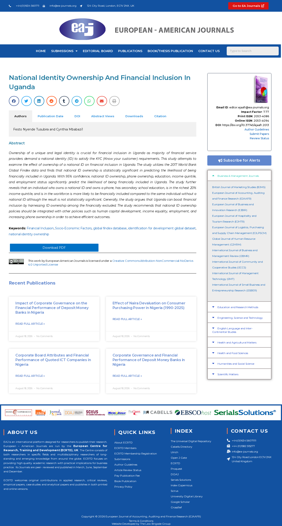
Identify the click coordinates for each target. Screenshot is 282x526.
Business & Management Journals (238, 175)
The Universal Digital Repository (191, 441)
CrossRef (176, 507)
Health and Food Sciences (232, 353)
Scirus (174, 490)
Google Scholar (180, 501)
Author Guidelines (257, 129)
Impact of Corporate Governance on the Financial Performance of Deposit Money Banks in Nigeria (51, 308)
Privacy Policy (123, 486)
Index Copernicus (181, 485)
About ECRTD (123, 442)
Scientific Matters (227, 374)
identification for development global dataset (162, 228)
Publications (130, 51)
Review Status (259, 138)
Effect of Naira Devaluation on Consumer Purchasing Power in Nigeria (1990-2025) (149, 305)
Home (41, 51)
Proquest (176, 468)
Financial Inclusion (40, 228)
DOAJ (175, 474)
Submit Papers (259, 134)
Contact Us (209, 51)
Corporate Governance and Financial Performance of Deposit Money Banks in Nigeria (149, 360)
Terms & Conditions (141, 520)
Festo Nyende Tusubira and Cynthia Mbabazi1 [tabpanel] (48, 129)
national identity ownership (29, 234)
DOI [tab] (77, 116)
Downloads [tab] (134, 116)
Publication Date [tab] (50, 116)
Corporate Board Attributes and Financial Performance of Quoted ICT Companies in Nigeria (53, 360)
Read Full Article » (30, 323)
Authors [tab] (20, 116)
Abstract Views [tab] (102, 116)
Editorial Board (98, 51)
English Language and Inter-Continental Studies (232, 330)
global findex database (110, 228)
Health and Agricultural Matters (236, 342)
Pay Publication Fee (127, 475)
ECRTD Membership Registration (135, 453)
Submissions (62, 51)
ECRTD (175, 463)
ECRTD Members (125, 448)
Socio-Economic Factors (73, 228)
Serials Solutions (181, 479)
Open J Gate (179, 457)
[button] (14, 101)
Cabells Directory (181, 446)
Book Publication (125, 481)
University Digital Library (187, 496)
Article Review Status (127, 470)
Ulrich (174, 452)
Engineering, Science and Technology (240, 317)
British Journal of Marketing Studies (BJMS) (238, 187)
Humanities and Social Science (235, 363)
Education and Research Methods (237, 307)
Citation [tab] (160, 116)
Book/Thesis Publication (170, 51)
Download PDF (54, 248)
